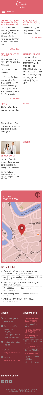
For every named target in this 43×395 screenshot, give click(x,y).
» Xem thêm (15, 49)
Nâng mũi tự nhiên (32, 347)
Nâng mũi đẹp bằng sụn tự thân (16, 294)
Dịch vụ (4, 104)
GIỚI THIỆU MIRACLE (31, 54)
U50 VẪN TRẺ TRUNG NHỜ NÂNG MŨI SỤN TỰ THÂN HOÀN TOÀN (10, 22)
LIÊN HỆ (26, 142)
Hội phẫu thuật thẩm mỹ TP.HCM (33, 331)
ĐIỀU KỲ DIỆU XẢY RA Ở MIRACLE (10, 55)
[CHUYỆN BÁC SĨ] (10, 153)
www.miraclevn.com (12, 360)
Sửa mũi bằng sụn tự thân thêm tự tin (18, 288)
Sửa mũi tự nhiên (32, 353)
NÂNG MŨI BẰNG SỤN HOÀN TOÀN (18, 299)
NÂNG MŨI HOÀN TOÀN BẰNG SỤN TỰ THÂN (31, 22)
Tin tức (26, 104)
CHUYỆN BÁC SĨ (8, 156)
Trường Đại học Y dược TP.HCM (32, 320)
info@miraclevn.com (12, 353)
